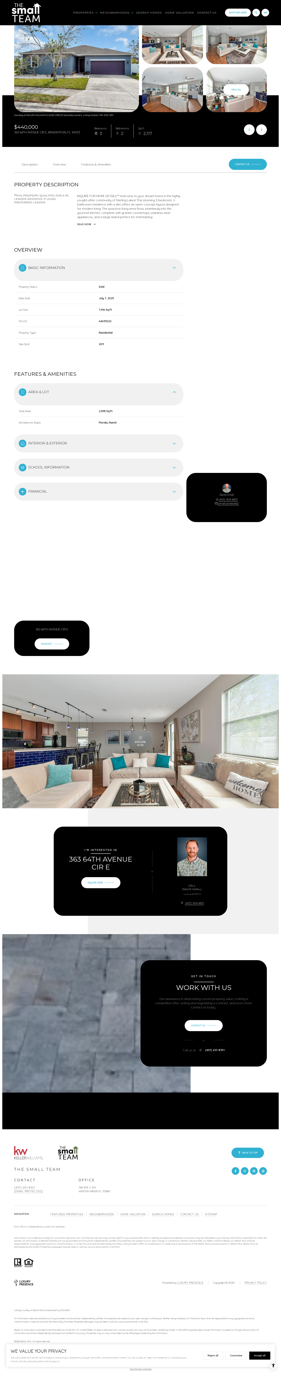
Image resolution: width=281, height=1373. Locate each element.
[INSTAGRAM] (245, 1171)
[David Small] (192, 856)
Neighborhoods (102, 1214)
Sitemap (211, 1214)
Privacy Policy (256, 1282)
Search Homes (149, 12)
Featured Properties (66, 1214)
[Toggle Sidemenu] (265, 12)
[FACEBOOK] (235, 1171)
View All (236, 89)
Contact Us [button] (189, 1214)
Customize (236, 1355)
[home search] (256, 12)
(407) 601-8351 (238, 12)
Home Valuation (179, 12)
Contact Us (207, 12)
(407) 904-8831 (228, 499)
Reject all (213, 1355)
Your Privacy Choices (140, 1368)
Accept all (260, 1355)
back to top (250, 1152)
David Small (192, 889)
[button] (248, 164)
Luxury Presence (190, 1282)
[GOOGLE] (254, 1171)
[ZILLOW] (263, 1171)
